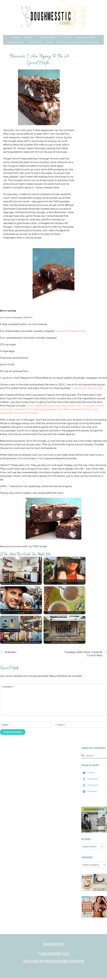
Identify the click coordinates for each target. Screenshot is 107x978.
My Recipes (48, 37)
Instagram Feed (84, 37)
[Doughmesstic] (53, 26)
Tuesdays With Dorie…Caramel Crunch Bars (83, 653)
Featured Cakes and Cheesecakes (78, 42)
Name (5, 725)
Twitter (91, 772)
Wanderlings (16, 42)
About (28, 37)
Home (16, 37)
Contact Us (35, 42)
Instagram (92, 785)
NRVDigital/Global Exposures (64, 961)
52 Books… (11, 652)
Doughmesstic (51, 953)
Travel (67, 37)
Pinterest (92, 791)
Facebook (92, 778)
